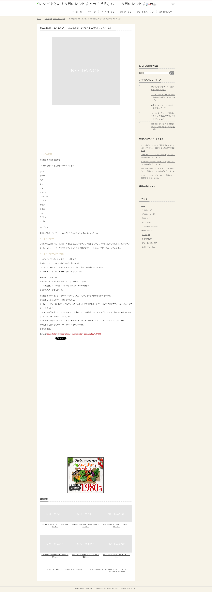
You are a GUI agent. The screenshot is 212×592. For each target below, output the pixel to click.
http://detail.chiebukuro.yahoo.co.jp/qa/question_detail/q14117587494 (73, 334)
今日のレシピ (77, 12)
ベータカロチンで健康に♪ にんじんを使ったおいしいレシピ (63, 569)
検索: (141, 73)
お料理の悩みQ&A (165, 12)
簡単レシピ (92, 12)
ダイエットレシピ (108, 12)
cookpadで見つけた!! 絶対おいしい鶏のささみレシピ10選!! (163, 127)
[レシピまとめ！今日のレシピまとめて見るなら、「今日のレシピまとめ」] (97, 4)
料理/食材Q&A (147, 239)
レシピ (143, 206)
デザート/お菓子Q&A (149, 243)
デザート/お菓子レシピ (145, 12)
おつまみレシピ (125, 12)
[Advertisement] (86, 128)
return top (173, 584)
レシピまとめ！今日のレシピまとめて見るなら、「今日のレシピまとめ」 (111, 588)
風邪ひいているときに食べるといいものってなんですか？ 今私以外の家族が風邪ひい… (109, 570)
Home (39, 19)
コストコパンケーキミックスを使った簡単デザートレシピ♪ (163, 97)
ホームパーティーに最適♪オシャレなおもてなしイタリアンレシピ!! (163, 116)
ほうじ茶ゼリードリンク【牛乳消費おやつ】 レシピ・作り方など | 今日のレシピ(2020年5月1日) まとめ (159, 147)
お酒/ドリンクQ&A (148, 247)
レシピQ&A (48, 19)
